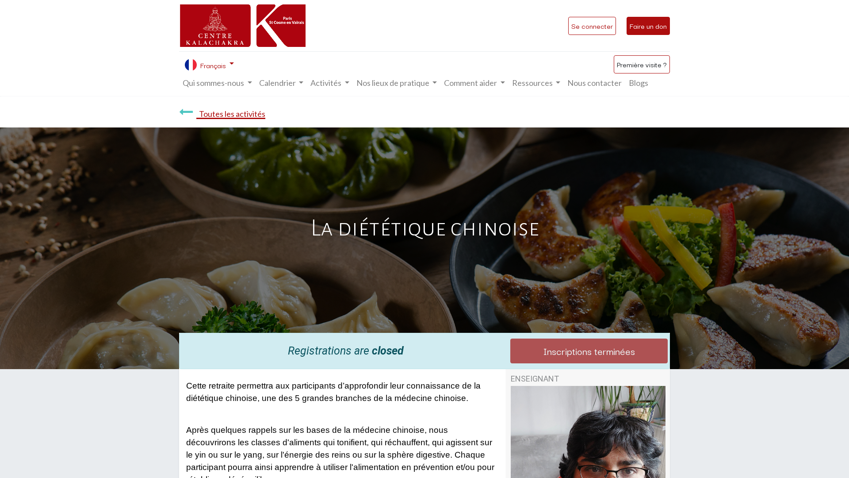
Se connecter (592, 25)
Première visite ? (642, 64)
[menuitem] (594, 83)
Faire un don (648, 25)
